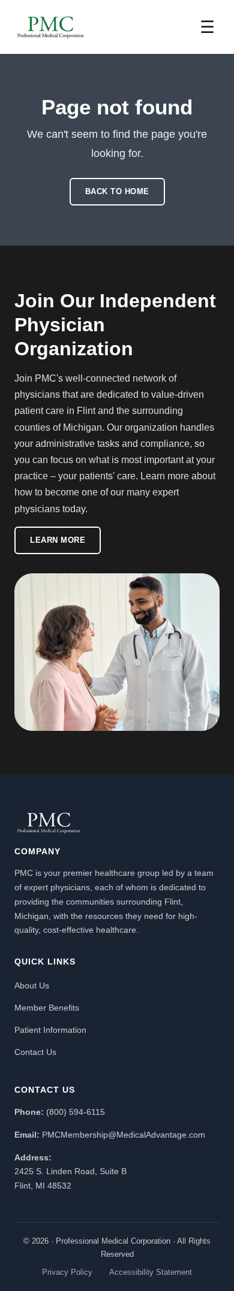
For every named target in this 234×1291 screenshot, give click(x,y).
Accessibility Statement (150, 1272)
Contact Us (35, 1052)
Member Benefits (46, 1007)
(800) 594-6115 (75, 1112)
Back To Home (117, 191)
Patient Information (50, 1030)
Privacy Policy (67, 1272)
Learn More (57, 540)
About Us (31, 985)
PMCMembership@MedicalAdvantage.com (123, 1134)
